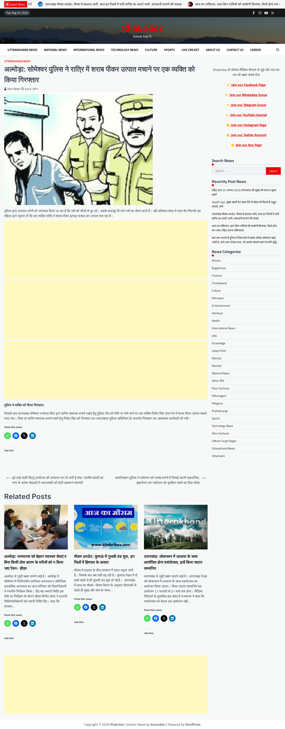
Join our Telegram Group (248, 105)
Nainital (216, 358)
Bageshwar (219, 268)
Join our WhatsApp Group (248, 94)
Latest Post (219, 351)
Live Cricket (190, 50)
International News (88, 50)
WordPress (192, 724)
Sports (169, 50)
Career (255, 50)
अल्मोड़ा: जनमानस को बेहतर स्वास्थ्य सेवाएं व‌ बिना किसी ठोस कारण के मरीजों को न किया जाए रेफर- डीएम (35, 562)
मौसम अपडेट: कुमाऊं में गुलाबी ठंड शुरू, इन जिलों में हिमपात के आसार (104, 559)
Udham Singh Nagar (224, 441)
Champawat (219, 283)
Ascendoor (157, 724)
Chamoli (217, 275)
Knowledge (218, 343)
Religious (217, 403)
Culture (151, 50)
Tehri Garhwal (220, 433)
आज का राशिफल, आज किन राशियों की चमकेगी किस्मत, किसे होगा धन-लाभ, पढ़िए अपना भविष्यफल (222, 4)
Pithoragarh (219, 396)
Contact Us (235, 50)
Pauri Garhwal (220, 388)
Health (216, 321)
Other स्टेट (218, 381)
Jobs (214, 336)
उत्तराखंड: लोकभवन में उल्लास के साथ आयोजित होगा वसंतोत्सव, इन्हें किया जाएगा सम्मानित (173, 562)
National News (55, 50)
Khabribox (142, 28)
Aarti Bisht (14, 89)
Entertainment (221, 306)
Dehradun (218, 298)
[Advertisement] (106, 249)
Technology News (124, 50)
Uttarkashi (218, 456)
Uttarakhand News (22, 50)
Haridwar (217, 313)
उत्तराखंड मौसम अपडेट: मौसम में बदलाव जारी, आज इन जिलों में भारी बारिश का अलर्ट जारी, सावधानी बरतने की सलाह (82, 4)
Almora (216, 260)
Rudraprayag (219, 411)
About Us (213, 50)
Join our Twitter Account (248, 135)
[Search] (278, 50)
